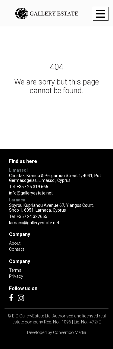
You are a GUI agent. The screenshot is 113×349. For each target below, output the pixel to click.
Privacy (16, 276)
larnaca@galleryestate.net (34, 222)
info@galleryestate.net (31, 193)
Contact (16, 249)
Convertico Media (69, 332)
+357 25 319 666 (32, 186)
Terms (15, 270)
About (14, 243)
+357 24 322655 (32, 216)
